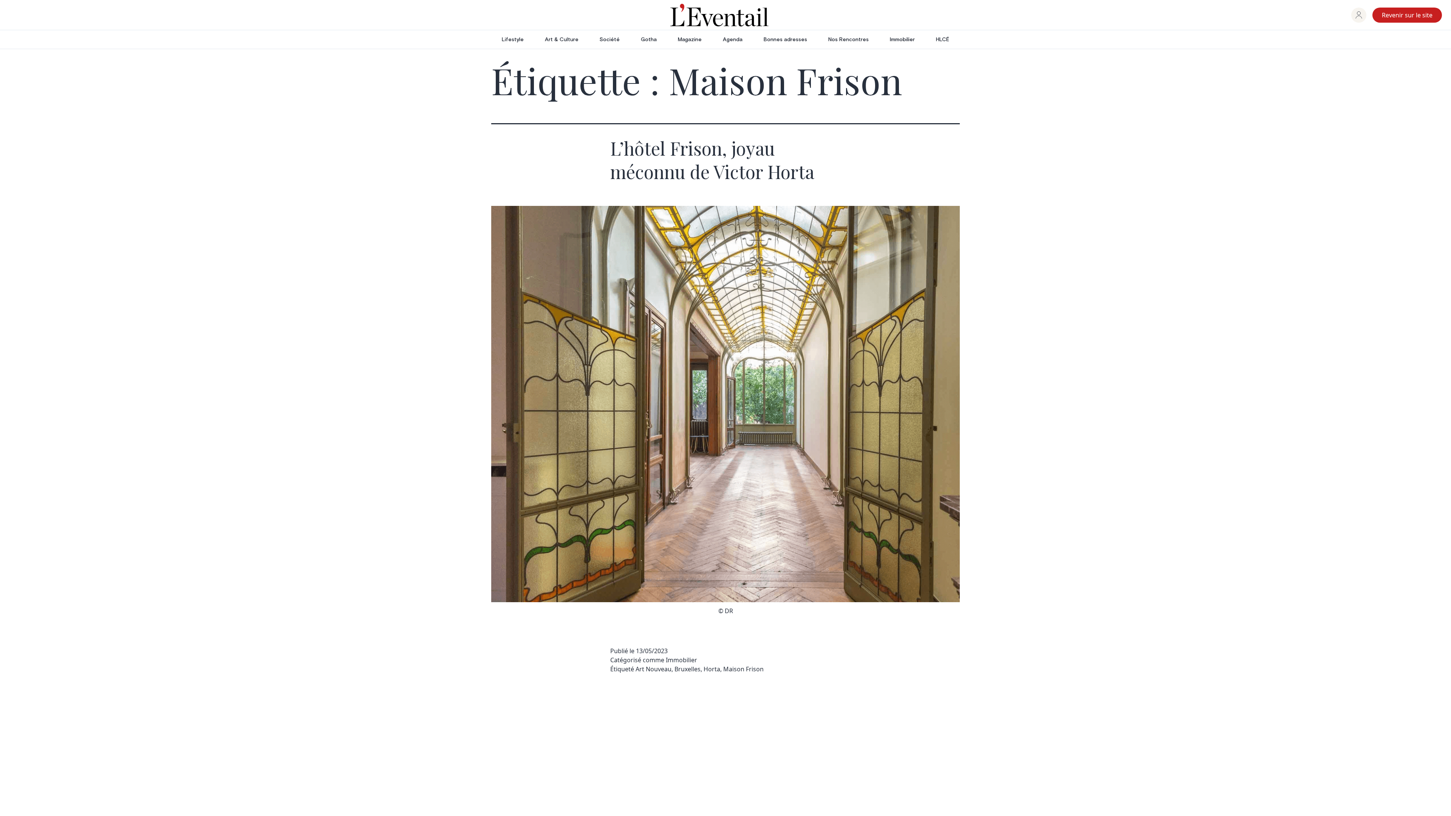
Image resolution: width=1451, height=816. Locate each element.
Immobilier (902, 39)
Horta (712, 669)
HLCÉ (942, 39)
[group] (1358, 15)
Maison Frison (743, 669)
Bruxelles (687, 669)
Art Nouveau (653, 669)
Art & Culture (562, 39)
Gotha (649, 39)
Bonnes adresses (785, 39)
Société (610, 39)
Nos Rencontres (848, 39)
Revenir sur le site (1407, 15)
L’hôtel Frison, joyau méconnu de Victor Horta (712, 160)
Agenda (733, 39)
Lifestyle (513, 39)
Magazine (690, 39)
